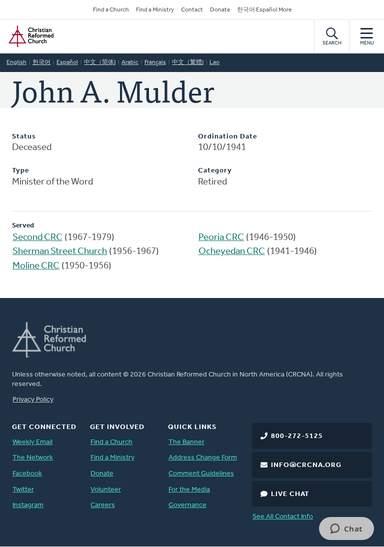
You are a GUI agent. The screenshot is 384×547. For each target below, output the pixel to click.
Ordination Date (227, 136)
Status (24, 136)
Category (215, 170)
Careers (102, 505)
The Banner (186, 442)
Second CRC (37, 237)
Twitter (23, 490)
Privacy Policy (33, 400)
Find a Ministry (155, 10)
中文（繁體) (188, 63)
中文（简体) (100, 63)
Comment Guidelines (201, 474)
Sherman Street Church (59, 251)
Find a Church (111, 10)
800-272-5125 (297, 436)
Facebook (27, 474)
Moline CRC (36, 266)
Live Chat (290, 494)
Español (67, 63)
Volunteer (105, 490)
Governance (187, 505)
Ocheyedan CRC (231, 251)
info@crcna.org (306, 465)
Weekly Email (32, 442)
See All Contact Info (282, 516)
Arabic (130, 63)
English (16, 63)
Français (155, 63)
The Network (32, 458)
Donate (220, 10)
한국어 (41, 63)
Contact (192, 10)
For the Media (189, 490)
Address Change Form (202, 458)
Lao (215, 63)
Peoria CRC (221, 237)
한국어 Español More (264, 10)
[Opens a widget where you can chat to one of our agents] (346, 529)
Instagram (28, 505)
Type (20, 170)
